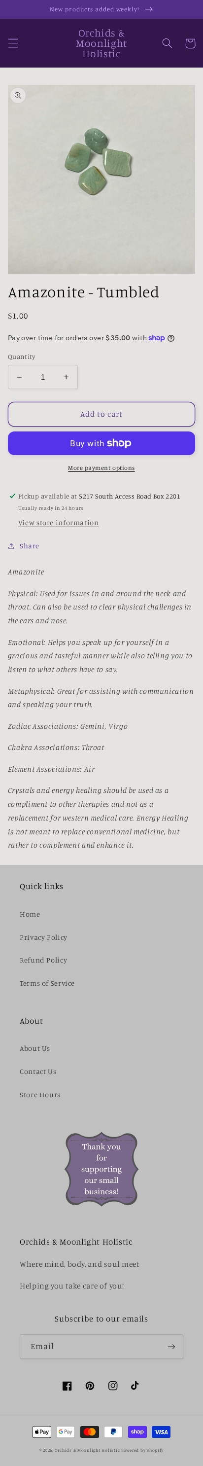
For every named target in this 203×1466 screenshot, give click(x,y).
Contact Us (38, 1071)
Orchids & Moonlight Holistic (87, 1450)
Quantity (21, 356)
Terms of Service (47, 983)
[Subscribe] (171, 1346)
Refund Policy (43, 960)
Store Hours (40, 1094)
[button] (12, 43)
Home (30, 914)
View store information (58, 522)
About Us (35, 1048)
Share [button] (29, 545)
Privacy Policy (44, 937)
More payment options (101, 467)
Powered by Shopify (142, 1450)
